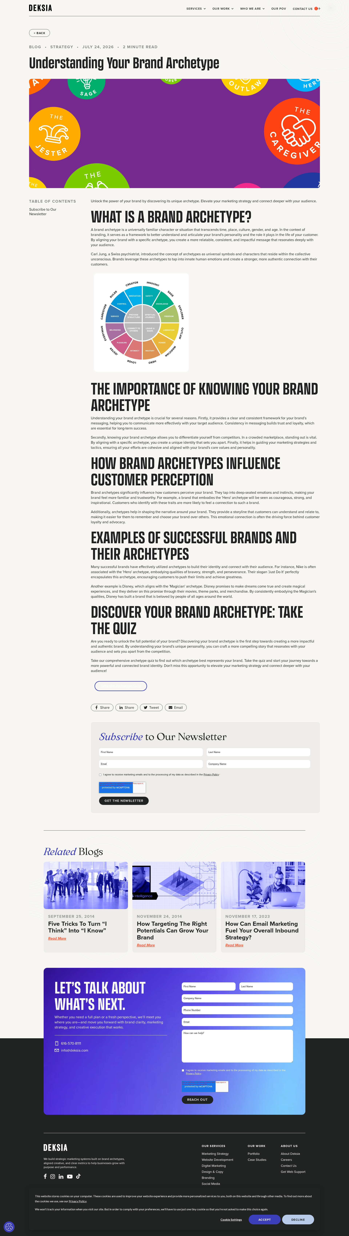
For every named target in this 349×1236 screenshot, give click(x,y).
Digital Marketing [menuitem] (214, 1165)
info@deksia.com (74, 1050)
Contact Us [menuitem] (288, 1165)
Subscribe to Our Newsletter (42, 211)
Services (194, 9)
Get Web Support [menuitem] (293, 1171)
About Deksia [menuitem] (290, 1153)
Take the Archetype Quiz (121, 686)
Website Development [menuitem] (217, 1159)
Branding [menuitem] (208, 1177)
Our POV (278, 9)
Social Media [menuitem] (211, 1183)
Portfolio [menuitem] (254, 1153)
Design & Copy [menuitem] (212, 1171)
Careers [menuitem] (286, 1159)
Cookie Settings (231, 1219)
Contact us (303, 9)
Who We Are (250, 9)
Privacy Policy (77, 1201)
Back (41, 33)
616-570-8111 (71, 1043)
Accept (264, 1220)
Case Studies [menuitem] (257, 1159)
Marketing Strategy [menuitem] (215, 1153)
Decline (298, 1220)
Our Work (221, 9)
